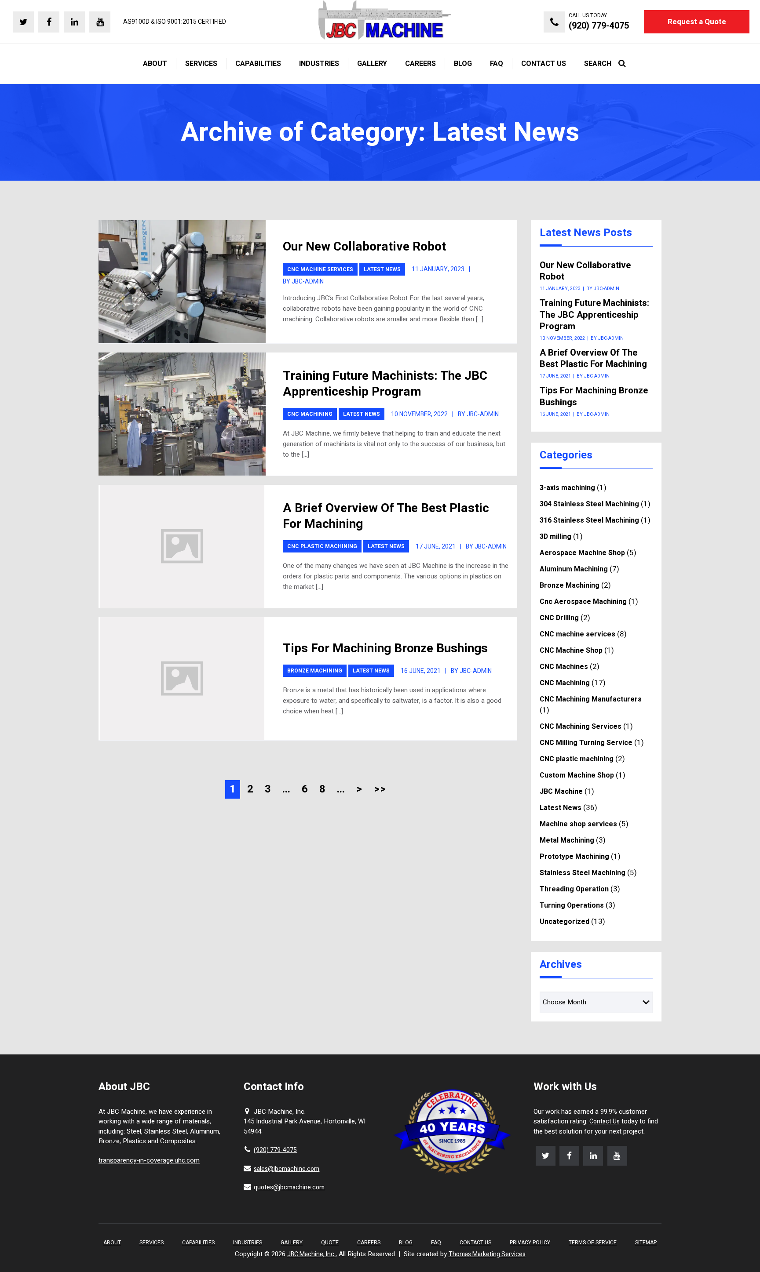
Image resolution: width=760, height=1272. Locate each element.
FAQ (436, 1242)
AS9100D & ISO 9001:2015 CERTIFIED (174, 21)
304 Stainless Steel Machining (589, 504)
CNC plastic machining (322, 546)
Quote (330, 1242)
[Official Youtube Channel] (99, 22)
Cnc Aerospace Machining (583, 601)
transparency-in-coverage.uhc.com (149, 1160)
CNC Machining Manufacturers (591, 699)
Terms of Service (593, 1242)
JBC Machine (561, 791)
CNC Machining (309, 414)
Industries (247, 1242)
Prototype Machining (574, 856)
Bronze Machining (314, 671)
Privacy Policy (530, 1242)
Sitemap (646, 1242)
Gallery (292, 1242)
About (112, 1242)
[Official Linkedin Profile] (74, 22)
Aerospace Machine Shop (582, 553)
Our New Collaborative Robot (364, 247)
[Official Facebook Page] (48, 22)
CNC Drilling (559, 618)
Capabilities (198, 1242)
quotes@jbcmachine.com (289, 1187)
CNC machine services (320, 269)
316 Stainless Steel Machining (589, 520)
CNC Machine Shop (571, 650)
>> (380, 789)
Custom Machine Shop (577, 775)
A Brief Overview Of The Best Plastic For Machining (386, 516)
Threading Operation (574, 889)
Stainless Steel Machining (582, 873)
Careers (368, 1242)
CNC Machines (564, 666)
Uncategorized (564, 921)
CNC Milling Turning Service (586, 743)
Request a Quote (697, 21)
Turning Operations (572, 905)
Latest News (382, 269)
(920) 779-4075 (275, 1150)
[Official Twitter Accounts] (23, 22)
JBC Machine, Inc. (311, 1254)
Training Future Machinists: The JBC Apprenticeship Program (385, 384)
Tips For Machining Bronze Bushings (385, 649)
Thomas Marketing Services (487, 1254)
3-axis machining (567, 488)
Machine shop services (578, 824)
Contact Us (604, 1121)
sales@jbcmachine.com (286, 1169)
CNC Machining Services (580, 726)
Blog (406, 1242)
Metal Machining (567, 840)
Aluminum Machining (574, 569)
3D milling (555, 536)
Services (151, 1242)
